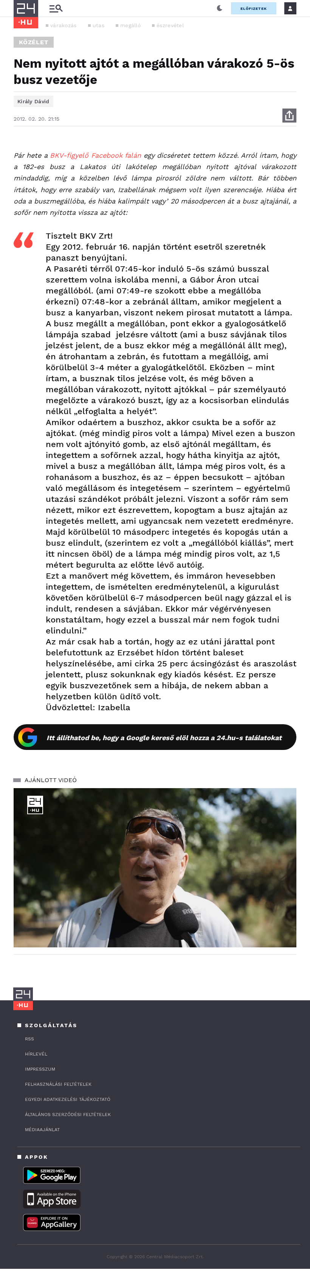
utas (98, 25)
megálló (130, 25)
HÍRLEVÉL (36, 1054)
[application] (155, 867)
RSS (29, 1039)
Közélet (33, 42)
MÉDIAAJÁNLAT (42, 1129)
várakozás (63, 25)
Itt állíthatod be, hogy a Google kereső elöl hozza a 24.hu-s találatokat (164, 738)
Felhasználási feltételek (58, 1084)
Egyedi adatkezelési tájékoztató (67, 1099)
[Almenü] (56, 8)
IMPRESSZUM (40, 1069)
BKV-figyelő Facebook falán (95, 155)
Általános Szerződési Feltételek (68, 1114)
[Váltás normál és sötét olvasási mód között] (219, 8)
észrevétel (170, 25)
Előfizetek (253, 8)
